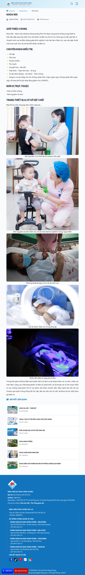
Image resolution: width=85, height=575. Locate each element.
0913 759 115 (17, 544)
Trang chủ (11, 11)
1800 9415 (14, 498)
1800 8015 (19, 515)
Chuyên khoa (23, 11)
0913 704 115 (17, 552)
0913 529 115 (17, 527)
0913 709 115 (17, 535)
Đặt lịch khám (22, 571)
